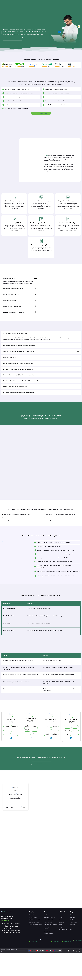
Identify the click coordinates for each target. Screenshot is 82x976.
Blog (71, 912)
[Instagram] (74, 951)
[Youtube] (68, 951)
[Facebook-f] (71, 951)
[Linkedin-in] (80, 951)
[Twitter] (77, 951)
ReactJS (46, 155)
